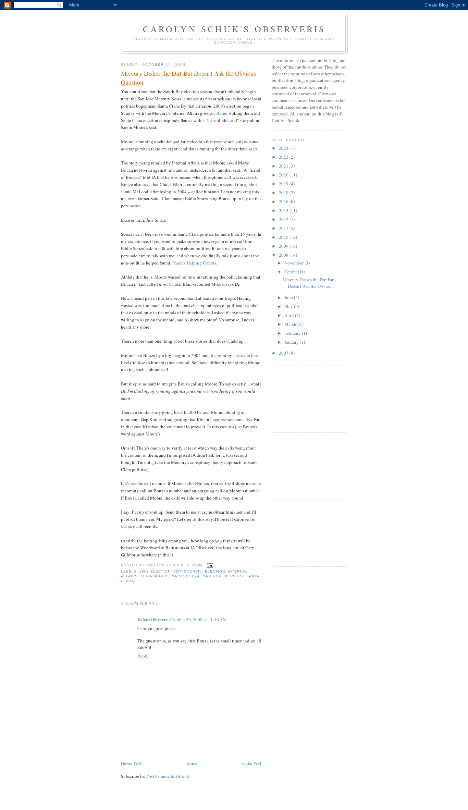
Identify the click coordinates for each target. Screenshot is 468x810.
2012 (284, 219)
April (289, 315)
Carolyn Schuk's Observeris (234, 29)
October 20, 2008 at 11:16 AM (198, 619)
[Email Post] (209, 565)
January (292, 342)
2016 (284, 201)
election (215, 571)
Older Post (251, 763)
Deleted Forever (152, 619)
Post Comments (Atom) (167, 776)
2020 (284, 175)
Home (191, 763)
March (290, 324)
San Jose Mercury (223, 576)
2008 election (155, 571)
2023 (284, 157)
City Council (187, 571)
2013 (284, 210)
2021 (284, 166)
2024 (284, 148)
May (289, 306)
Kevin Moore (154, 576)
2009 (284, 246)
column (220, 113)
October (292, 272)
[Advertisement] (302, 398)
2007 (284, 353)
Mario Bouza (186, 576)
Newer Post (131, 763)
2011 (284, 228)
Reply (143, 656)
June (289, 297)
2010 (284, 237)
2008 (284, 255)
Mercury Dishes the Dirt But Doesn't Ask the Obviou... (309, 283)
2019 (284, 184)
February (293, 333)
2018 (284, 192)
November (294, 263)
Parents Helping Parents (194, 263)
